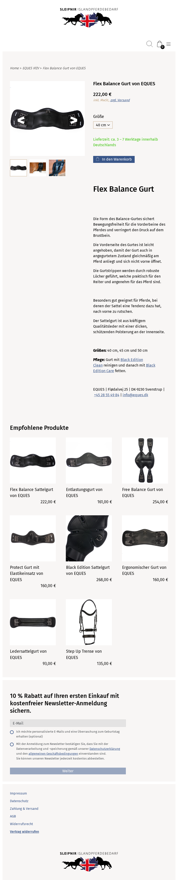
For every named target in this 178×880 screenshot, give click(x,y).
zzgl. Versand (120, 100)
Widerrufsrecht (21, 824)
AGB (13, 816)
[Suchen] (149, 44)
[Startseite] (89, 18)
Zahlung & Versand (24, 809)
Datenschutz (19, 801)
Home (14, 68)
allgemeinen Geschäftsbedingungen (53, 753)
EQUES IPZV (30, 68)
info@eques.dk (135, 395)
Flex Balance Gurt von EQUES (64, 68)
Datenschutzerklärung (104, 748)
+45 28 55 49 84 (106, 395)
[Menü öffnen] (168, 44)
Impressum (18, 793)
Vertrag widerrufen (24, 832)
